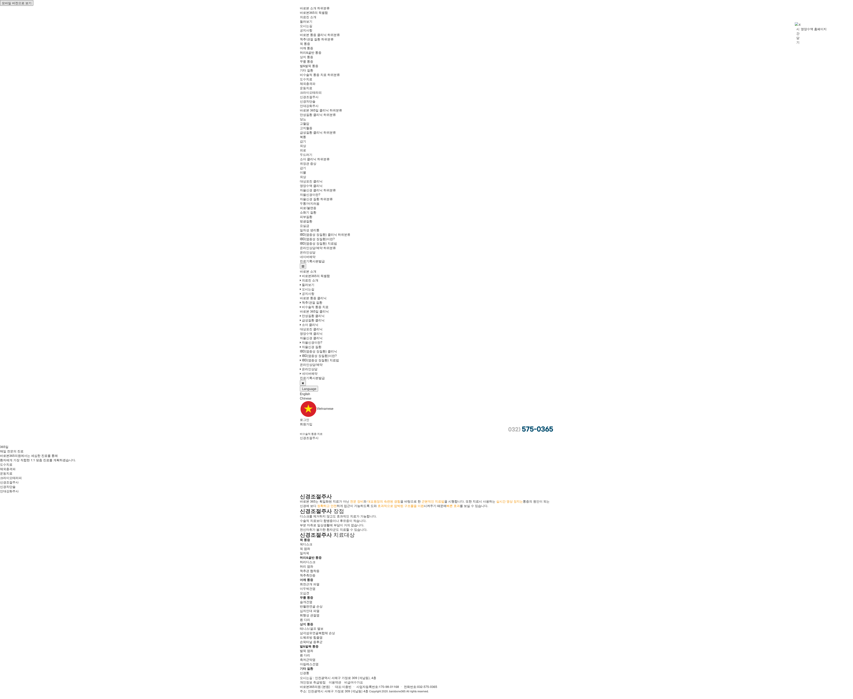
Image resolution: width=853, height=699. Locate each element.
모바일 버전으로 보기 (17, 3)
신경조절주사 (309, 97)
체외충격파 (307, 83)
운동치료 (306, 88)
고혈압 (304, 123)
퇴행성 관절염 (309, 615)
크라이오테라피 (311, 92)
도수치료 (306, 79)
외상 (303, 145)
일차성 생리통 (309, 230)
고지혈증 (306, 128)
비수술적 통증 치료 (313, 74)
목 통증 (305, 43)
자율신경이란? (310, 194)
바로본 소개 (308, 8)
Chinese (305, 398)
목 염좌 (305, 548)
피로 (303, 150)
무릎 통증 (306, 61)
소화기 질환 (308, 212)
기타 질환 (306, 70)
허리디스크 (307, 562)
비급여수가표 (353, 682)
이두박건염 (307, 588)
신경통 (304, 673)
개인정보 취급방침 (313, 682)
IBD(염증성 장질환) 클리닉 (318, 234)
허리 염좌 (306, 566)
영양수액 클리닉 (311, 185)
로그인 (304, 419)
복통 (303, 137)
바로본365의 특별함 (314, 12)
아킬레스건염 (309, 664)
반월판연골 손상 (311, 606)
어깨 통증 (306, 48)
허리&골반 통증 (310, 52)
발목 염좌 (306, 650)
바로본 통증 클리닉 (313, 34)
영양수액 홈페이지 (814, 29)
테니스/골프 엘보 (311, 628)
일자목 (304, 553)
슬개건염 (306, 602)
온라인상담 (307, 252)
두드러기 (306, 154)
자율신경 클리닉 (311, 190)
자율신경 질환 (309, 199)
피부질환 (306, 216)
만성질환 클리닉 (311, 114)
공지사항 (306, 30)
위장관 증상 (308, 163)
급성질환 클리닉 (311, 132)
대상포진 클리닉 (311, 181)
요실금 (304, 225)
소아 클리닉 (308, 159)
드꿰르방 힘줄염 (311, 637)
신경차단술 (307, 101)
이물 (303, 172)
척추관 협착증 (309, 570)
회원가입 (306, 424)
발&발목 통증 (309, 65)
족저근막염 (307, 659)
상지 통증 (306, 57)
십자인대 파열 (309, 610)
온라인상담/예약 (311, 248)
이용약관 (335, 682)
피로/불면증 (308, 208)
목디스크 (306, 544)
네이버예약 (307, 256)
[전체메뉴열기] (303, 266)
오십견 (304, 593)
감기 (303, 141)
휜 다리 (305, 619)
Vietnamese (325, 408)
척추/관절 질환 (310, 39)
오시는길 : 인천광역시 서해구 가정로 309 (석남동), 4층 (338, 677)
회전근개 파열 (309, 584)
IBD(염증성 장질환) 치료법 (318, 243)
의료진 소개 (308, 17)
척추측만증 (307, 575)
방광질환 (306, 221)
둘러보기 (306, 21)
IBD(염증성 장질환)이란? (317, 239)
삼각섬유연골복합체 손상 (317, 633)
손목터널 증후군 (311, 642)
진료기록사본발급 (312, 261)
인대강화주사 (309, 105)
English (305, 394)
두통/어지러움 (309, 203)
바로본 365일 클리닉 (314, 110)
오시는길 (306, 26)
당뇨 (303, 119)
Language (309, 388)
